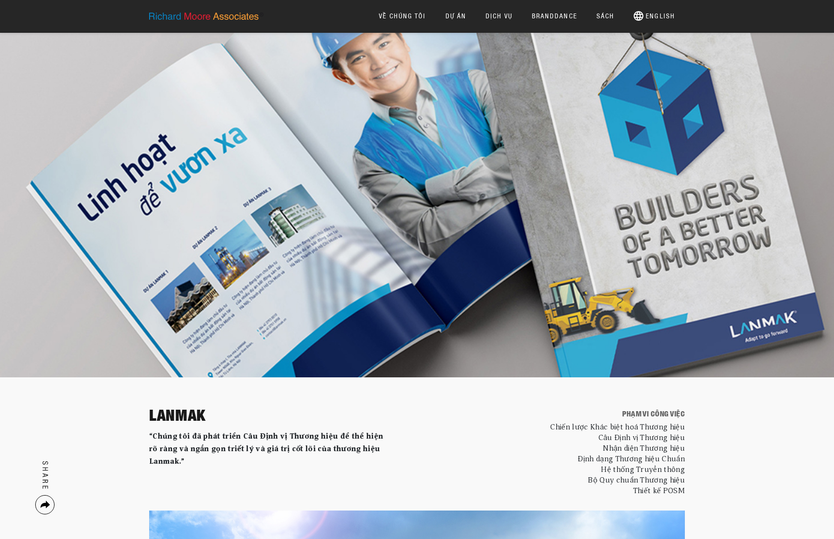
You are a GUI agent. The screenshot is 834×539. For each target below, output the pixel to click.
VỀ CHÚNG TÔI (402, 16)
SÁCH (605, 16)
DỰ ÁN (456, 16)
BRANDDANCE (554, 16)
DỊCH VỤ (499, 16)
